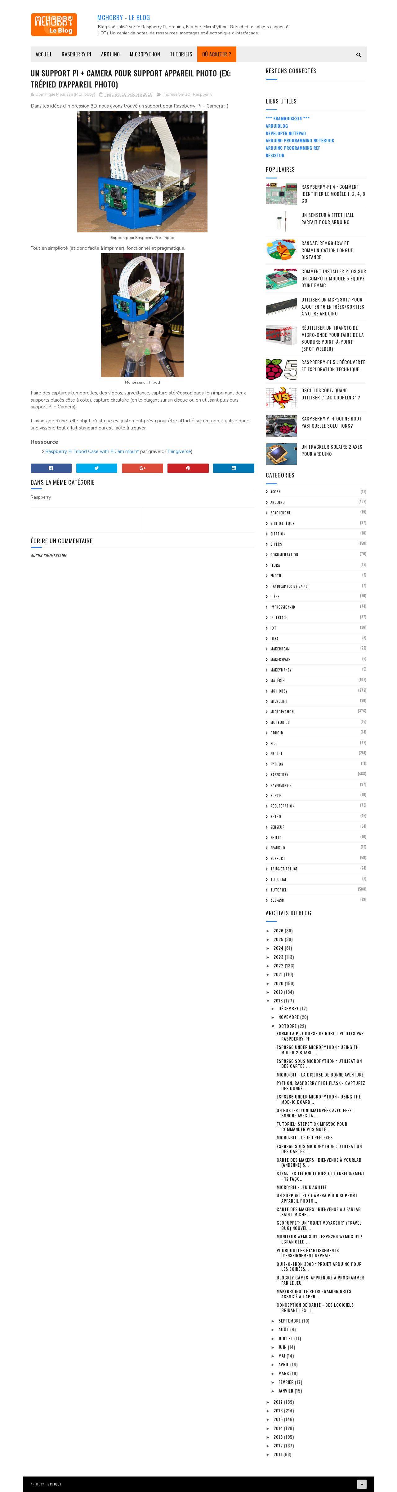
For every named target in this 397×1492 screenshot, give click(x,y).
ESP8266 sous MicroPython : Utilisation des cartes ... (319, 1063)
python (276, 764)
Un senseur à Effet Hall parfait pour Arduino (327, 218)
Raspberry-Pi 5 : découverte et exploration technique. (333, 365)
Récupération (282, 805)
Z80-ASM (277, 900)
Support (277, 858)
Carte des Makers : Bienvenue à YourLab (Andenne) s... (319, 1162)
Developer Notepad (286, 133)
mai (283, 1355)
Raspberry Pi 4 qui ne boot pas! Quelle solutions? (331, 422)
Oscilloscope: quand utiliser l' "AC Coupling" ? (330, 394)
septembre (290, 1320)
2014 (279, 1428)
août (284, 1329)
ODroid (276, 732)
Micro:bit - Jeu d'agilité (302, 1187)
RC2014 (276, 795)
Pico (274, 743)
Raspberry (202, 94)
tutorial (278, 879)
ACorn (275, 491)
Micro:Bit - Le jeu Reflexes (305, 1137)
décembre (289, 1008)
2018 (279, 1000)
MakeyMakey (281, 669)
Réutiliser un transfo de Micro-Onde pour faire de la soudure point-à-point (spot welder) (332, 338)
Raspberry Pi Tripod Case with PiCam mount (92, 451)
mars (284, 1373)
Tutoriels (181, 54)
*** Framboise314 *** (288, 118)
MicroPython (145, 54)
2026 (279, 930)
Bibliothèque (282, 523)
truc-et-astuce (284, 868)
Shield (276, 837)
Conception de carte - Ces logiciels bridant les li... (315, 1307)
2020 (279, 983)
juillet (286, 1338)
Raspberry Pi (76, 54)
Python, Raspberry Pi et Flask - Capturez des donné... (321, 1085)
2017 (279, 1401)
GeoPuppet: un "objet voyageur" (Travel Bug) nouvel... (319, 1225)
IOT (273, 628)
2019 (279, 991)
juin (283, 1347)
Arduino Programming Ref (293, 147)
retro (275, 816)
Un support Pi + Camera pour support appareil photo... (317, 1198)
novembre (289, 1017)
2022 (279, 965)
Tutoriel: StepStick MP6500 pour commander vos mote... (312, 1126)
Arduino (110, 54)
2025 (279, 939)
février (287, 1382)
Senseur (277, 827)
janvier (287, 1390)
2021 (279, 974)
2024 (279, 947)
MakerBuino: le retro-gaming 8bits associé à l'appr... (314, 1294)
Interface (278, 617)
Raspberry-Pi (281, 785)
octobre (288, 1026)
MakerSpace (280, 659)
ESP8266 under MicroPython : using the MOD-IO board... (319, 1099)
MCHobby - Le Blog (123, 17)
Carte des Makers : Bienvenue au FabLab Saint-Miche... (319, 1211)
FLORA (275, 565)
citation (278, 533)
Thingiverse (179, 451)
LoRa (274, 638)
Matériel (278, 680)
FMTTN (275, 575)
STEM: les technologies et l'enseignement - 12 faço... (321, 1176)
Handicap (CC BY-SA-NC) (289, 586)
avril (284, 1364)
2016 (279, 1410)
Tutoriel (278, 889)
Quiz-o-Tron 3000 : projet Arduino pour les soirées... (319, 1266)
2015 (279, 1419)
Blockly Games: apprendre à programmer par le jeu (320, 1280)
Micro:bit (279, 701)
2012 (279, 1445)
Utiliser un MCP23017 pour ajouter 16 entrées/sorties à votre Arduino (332, 306)
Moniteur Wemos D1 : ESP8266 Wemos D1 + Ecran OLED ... (320, 1239)
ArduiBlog (277, 125)
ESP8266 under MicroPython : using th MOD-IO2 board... (318, 1049)
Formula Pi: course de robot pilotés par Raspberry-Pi (320, 1036)
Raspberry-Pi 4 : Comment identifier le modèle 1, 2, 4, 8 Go (333, 193)
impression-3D (176, 94)
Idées (274, 596)
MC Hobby (279, 691)
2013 (279, 1436)
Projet (276, 753)
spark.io (277, 847)
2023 (279, 956)
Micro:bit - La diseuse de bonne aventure (320, 1074)
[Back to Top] (362, 1484)
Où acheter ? (216, 54)
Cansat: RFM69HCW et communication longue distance (327, 250)
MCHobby (54, 1484)
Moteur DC (280, 722)
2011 (278, 1454)
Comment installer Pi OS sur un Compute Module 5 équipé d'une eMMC (333, 278)
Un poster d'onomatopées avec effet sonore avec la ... (315, 1113)
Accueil (44, 54)
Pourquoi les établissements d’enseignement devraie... (308, 1253)
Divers (276, 544)
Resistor (275, 155)
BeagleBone (280, 512)
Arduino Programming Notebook (300, 140)
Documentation (284, 554)
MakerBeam (280, 648)
